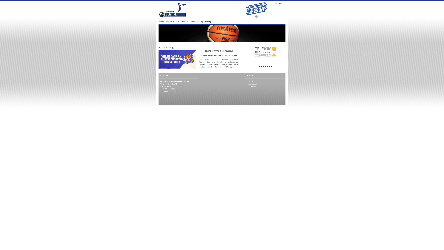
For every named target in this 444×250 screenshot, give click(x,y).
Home (161, 21)
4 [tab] (265, 66)
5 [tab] (267, 66)
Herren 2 (195, 21)
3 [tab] (263, 66)
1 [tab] (259, 66)
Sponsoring (206, 21)
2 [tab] (261, 66)
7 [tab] (271, 66)
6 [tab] (269, 66)
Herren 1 (185, 21)
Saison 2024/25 (172, 21)
